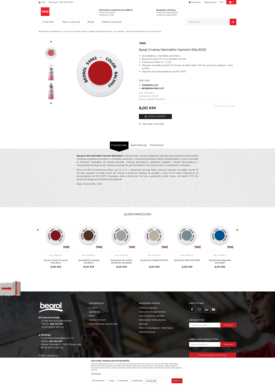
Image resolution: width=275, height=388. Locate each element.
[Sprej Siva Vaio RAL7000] (187, 236)
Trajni (111, 381)
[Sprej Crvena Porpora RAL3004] (56, 236)
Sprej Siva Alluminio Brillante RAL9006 (121, 261)
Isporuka (143, 324)
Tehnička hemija (80, 31)
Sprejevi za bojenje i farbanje (100, 31)
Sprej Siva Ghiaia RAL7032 (154, 260)
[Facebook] (192, 309)
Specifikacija (138, 145)
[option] (51, 53)
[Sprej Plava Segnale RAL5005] (220, 236)
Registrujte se (210, 2)
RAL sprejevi (119, 31)
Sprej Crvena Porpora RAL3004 (56, 261)
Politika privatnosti (148, 308)
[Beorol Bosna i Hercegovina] (45, 11)
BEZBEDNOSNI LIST (153, 88)
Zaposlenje (94, 312)
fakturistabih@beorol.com (61, 338)
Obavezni (99, 381)
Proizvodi (67, 31)
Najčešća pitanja (147, 332)
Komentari (157, 145)
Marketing (138, 381)
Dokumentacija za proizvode (103, 324)
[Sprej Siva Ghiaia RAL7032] (154, 236)
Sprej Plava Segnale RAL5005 (220, 261)
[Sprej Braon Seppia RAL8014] (88, 236)
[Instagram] (199, 309)
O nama (93, 308)
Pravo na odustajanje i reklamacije (156, 328)
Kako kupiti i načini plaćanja (152, 320)
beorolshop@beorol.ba (60, 320)
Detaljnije (96, 373)
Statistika (123, 381)
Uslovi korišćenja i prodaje (151, 316)
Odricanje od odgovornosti (152, 312)
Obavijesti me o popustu (225, 106)
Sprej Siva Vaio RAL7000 (187, 260)
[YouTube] (213, 309)
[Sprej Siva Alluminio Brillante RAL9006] (121, 236)
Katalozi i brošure (97, 320)
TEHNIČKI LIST (150, 85)
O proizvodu (119, 145)
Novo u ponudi (71, 22)
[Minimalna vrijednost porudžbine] (95, 13)
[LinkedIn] (206, 309)
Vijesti (92, 316)
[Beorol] (142, 42)
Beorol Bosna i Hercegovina (50, 31)
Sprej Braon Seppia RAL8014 (88, 261)
